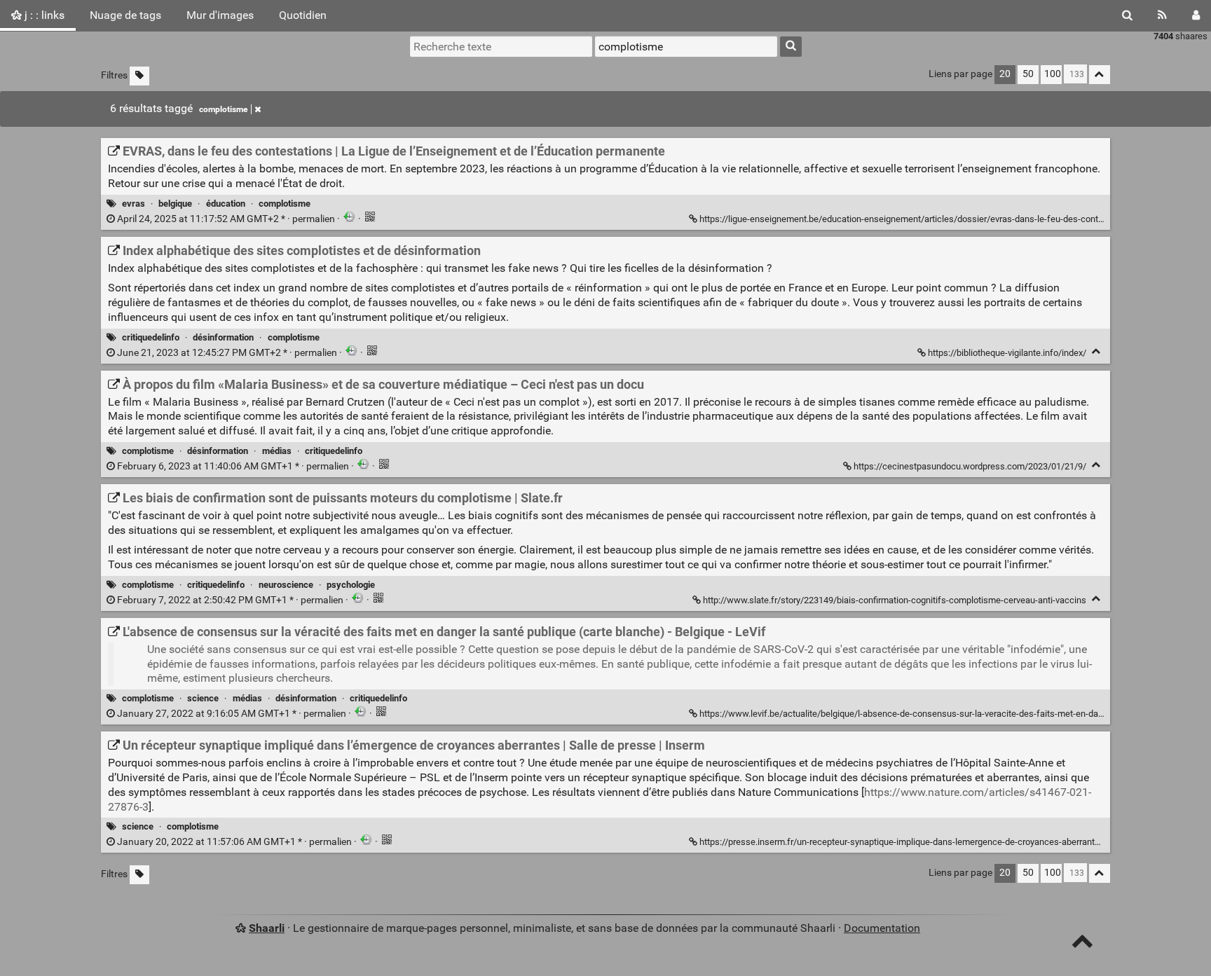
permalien (226, 219)
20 (1005, 74)
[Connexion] (1196, 15)
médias (277, 451)
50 (1028, 74)
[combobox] (686, 46)
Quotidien (303, 15)
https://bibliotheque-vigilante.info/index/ (1007, 353)
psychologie (351, 584)
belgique (175, 203)
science (203, 698)
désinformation (223, 337)
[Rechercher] (1127, 15)
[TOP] (1082, 944)
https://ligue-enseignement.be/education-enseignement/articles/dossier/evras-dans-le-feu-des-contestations (917, 219)
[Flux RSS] (1162, 15)
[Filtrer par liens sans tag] (139, 76)
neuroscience (286, 584)
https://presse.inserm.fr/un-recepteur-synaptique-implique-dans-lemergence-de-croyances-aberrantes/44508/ (917, 842)
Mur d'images (220, 15)
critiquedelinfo (150, 337)
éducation (225, 203)
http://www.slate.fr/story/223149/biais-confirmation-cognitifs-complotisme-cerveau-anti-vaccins (894, 600)
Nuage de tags (125, 15)
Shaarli (267, 928)
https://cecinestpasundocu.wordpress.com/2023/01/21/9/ (969, 466)
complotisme (223, 109)
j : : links (43, 15)
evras (133, 203)
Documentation (882, 928)
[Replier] (1096, 351)
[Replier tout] (1099, 74)
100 (1052, 74)
